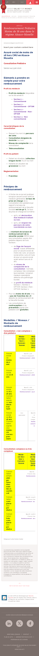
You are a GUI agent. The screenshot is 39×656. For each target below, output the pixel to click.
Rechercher (7, 2)
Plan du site (8, 637)
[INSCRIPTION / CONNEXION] (30, 2)
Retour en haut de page (19, 586)
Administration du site (24, 637)
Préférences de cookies (19, 639)
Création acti (19, 649)
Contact (26, 634)
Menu (36, 2)
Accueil (14, 16)
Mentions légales (13, 634)
